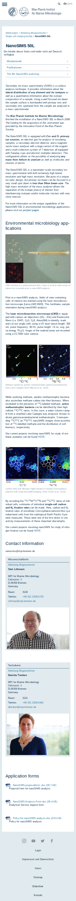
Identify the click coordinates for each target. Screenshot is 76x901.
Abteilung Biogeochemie (21, 564)
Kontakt (38, 895)
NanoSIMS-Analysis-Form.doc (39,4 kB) (35, 801)
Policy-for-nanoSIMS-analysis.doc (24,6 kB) (37, 818)
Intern (38, 868)
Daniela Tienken (17, 675)
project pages (31, 210)
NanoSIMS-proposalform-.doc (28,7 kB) (34, 785)
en (70, 3)
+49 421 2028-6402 (33, 702)
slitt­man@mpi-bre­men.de (22, 601)
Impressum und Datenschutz (38, 859)
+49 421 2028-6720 (33, 596)
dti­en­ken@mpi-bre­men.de (22, 707)
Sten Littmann (16, 569)
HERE (41, 436)
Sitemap (37, 877)
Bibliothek (37, 886)
